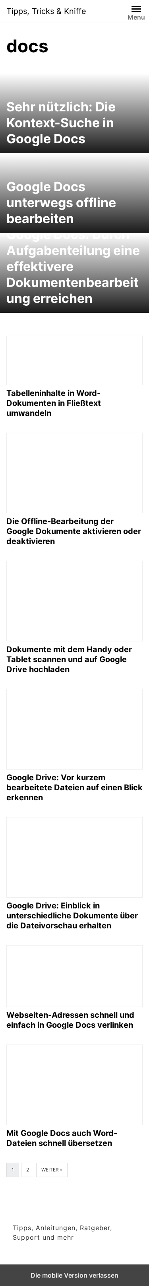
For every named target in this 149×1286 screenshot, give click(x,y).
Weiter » (51, 1170)
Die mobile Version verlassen (74, 1275)
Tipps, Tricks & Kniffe (46, 11)
